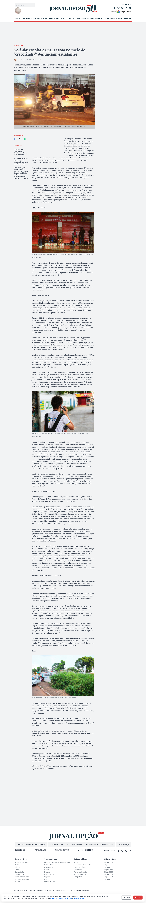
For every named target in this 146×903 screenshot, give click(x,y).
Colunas (35, 18)
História (47, 872)
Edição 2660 (108, 879)
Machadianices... (50, 882)
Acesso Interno (85, 850)
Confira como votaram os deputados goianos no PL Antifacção (20, 152)
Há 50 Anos (126, 18)
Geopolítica (48, 867)
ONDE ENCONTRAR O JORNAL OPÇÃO (31, 845)
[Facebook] (115, 8)
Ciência (17, 867)
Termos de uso (62, 850)
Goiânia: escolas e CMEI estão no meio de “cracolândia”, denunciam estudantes (49, 52)
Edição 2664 (108, 870)
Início (17, 18)
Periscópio (78, 870)
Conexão (18, 870)
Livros (46, 879)
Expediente (20, 850)
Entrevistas (65, 18)
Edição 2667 (108, 862)
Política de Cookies (56, 898)
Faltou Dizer (49, 865)
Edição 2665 (108, 867)
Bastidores (54, 18)
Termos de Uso (78, 898)
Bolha (17, 865)
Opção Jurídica (80, 867)
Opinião (117, 18)
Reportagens (107, 18)
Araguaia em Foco (22, 862)
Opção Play (95, 18)
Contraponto (19, 874)
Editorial (25, 18)
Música (76, 862)
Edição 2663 (108, 872)
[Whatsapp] (130, 8)
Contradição (19, 872)
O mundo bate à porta (82, 865)
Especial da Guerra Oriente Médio (57, 862)
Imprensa (85, 18)
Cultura (76, 18)
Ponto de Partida (80, 872)
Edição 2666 (108, 865)
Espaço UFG (19, 882)
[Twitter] (126, 8)
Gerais (46, 870)
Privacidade (40, 850)
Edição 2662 (108, 874)
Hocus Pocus (49, 874)
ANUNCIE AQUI (123, 845)
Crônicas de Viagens (22, 879)
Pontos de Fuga (80, 874)
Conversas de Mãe (22, 877)
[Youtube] (122, 8)
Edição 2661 (108, 877)
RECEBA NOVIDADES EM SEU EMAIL (100, 845)
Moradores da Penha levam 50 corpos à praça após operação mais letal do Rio (21, 161)
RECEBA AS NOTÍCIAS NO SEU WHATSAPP (65, 845)
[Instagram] (118, 8)
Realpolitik (78, 877)
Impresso (43, 18)
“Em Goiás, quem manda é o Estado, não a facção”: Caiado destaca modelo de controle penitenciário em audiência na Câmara (21, 173)
